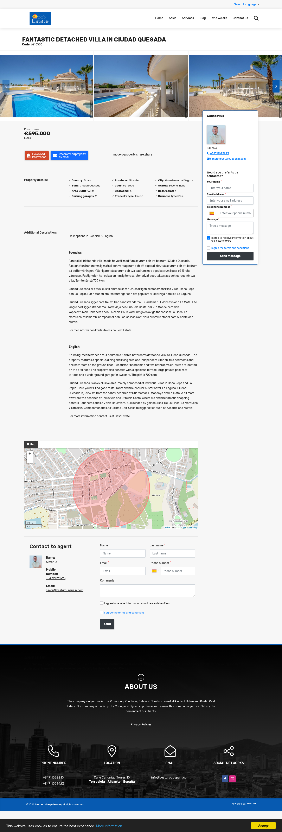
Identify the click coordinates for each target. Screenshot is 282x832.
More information (109, 825)
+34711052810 (53, 777)
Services (188, 18)
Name (105, 545)
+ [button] (29, 453)
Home (159, 18)
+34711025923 (55, 578)
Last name (157, 545)
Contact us (240, 18)
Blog (202, 18)
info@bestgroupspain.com (170, 777)
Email (104, 563)
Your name (214, 181)
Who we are (219, 18)
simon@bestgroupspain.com (64, 590)
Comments (107, 580)
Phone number (160, 563)
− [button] (29, 460)
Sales (172, 18)
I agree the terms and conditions (124, 612)
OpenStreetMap (189, 527)
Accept (263, 825)
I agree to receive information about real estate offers (137, 603)
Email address (216, 194)
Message (213, 219)
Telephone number (219, 207)
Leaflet (167, 527)
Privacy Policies (141, 724)
